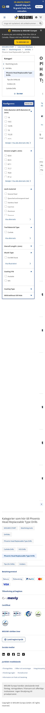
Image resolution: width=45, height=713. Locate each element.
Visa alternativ (10, 219)
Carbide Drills (11, 88)
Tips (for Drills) (9, 564)
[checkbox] (18, 117)
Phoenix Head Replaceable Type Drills (19, 74)
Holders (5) (11, 84)
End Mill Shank (13, 258)
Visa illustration (11, 263)
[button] (39, 6)
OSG (3, 49)
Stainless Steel (13, 203)
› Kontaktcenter (22, 673)
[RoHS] (38, 614)
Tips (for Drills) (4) (13, 79)
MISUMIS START (8, 47)
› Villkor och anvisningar (22, 668)
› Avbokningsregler (8, 673)
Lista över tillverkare (25, 47)
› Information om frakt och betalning (14, 677)
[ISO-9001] (6, 614)
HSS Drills (22, 549)
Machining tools (15, 49)
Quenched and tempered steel (18, 198)
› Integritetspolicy (39, 668)
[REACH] (5, 623)
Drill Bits (28, 49)
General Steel (12, 194)
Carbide (10, 232)
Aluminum (11, 211)
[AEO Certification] (28, 614)
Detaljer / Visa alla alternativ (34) (17, 181)
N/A (9, 281)
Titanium (11, 215)
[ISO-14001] (17, 614)
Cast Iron (11, 207)
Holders (22, 564)
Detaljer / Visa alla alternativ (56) (17, 143)
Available (11, 276)
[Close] (41, 30)
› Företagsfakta (7, 668)
